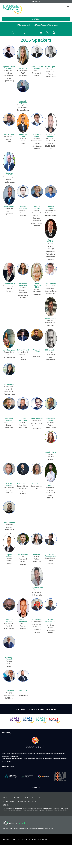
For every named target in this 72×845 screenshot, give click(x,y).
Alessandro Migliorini (23, 102)
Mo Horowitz (23, 554)
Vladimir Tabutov (36, 351)
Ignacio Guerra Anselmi (9, 67)
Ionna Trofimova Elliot (37, 285)
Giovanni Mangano (23, 620)
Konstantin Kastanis (9, 658)
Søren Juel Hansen (9, 419)
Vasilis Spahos (50, 318)
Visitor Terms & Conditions (40, 839)
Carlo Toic (23, 691)
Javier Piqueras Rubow (37, 67)
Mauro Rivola (37, 619)
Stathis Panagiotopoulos (51, 621)
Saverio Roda (9, 207)
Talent (34, 801)
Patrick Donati (23, 350)
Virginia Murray (37, 207)
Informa (5, 801)
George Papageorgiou (50, 555)
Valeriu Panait (23, 484)
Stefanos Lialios (9, 174)
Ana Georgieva (9, 350)
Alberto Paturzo (51, 207)
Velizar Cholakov (50, 485)
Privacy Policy (16, 839)
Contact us (36, 787)
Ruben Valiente (9, 555)
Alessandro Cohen (50, 419)
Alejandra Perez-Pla (23, 284)
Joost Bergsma (51, 67)
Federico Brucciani (23, 419)
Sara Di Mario (50, 452)
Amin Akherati (37, 419)
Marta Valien (9, 384)
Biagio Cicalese (37, 588)
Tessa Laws (36, 554)
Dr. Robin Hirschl (9, 485)
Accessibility (6, 839)
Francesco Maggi (37, 135)
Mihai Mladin (51, 284)
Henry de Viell (9, 522)
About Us (13, 801)
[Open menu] (68, 7)
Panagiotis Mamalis (50, 135)
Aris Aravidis (9, 134)
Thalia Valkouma (23, 67)
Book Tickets (36, 19)
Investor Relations (24, 801)
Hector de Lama (23, 135)
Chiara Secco (37, 484)
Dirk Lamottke (50, 350)
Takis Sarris (9, 691)
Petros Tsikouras (50, 241)
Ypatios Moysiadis (23, 207)
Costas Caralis (9, 284)
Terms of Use (26, 839)
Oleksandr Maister (9, 620)
